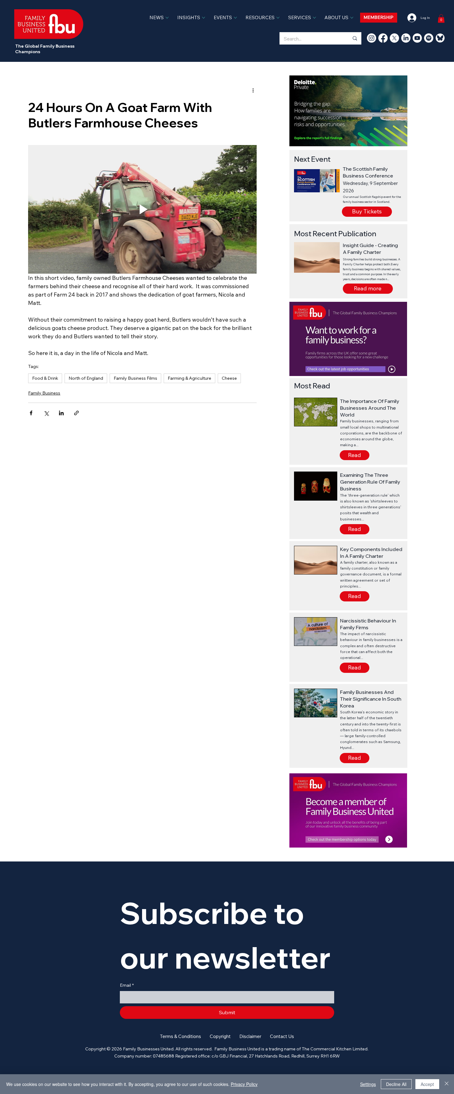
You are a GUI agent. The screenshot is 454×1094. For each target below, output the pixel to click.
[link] (441, 18)
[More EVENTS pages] (235, 17)
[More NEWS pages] (167, 17)
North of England (86, 378)
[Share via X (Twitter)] (46, 413)
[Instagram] (371, 38)
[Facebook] (383, 38)
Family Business (44, 393)
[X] (394, 38)
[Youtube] (417, 38)
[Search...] (354, 38)
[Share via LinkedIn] (61, 413)
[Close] (446, 1084)
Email (127, 985)
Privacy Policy (244, 1084)
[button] (368, 289)
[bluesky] (440, 38)
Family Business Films (135, 378)
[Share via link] (76, 413)
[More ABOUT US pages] (351, 17)
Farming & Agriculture (189, 378)
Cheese (229, 378)
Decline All (396, 1084)
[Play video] (142, 209)
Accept (427, 1084)
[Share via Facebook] (31, 413)
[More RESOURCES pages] (278, 17)
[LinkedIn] (405, 38)
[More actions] (253, 90)
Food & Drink (45, 378)
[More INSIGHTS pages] (203, 17)
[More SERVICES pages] (314, 17)
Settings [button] (368, 1084)
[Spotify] (428, 38)
